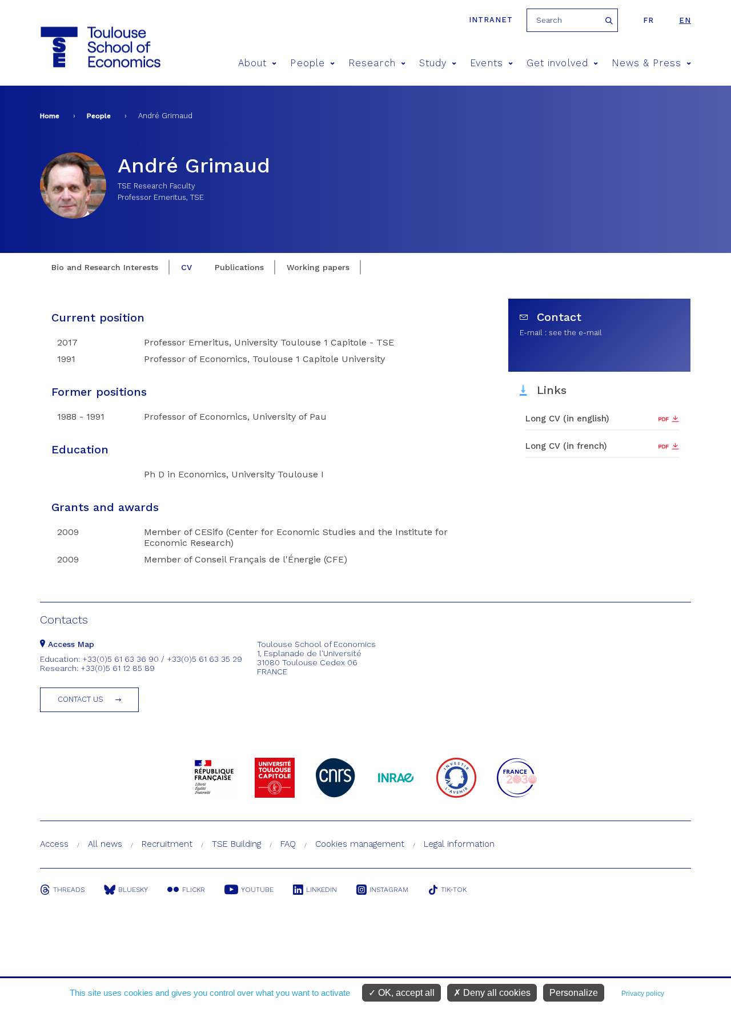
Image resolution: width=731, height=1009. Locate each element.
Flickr (193, 890)
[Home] (79, 47)
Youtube (257, 890)
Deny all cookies (496, 993)
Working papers (318, 267)
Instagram (388, 890)
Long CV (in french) (566, 446)
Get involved (557, 63)
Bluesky (133, 890)
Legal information (459, 844)
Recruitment (167, 844)
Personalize (573, 993)
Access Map (69, 644)
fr (648, 20)
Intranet (491, 19)
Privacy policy (642, 994)
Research (372, 63)
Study (433, 63)
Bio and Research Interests (104, 267)
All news (105, 844)
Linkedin (321, 890)
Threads (69, 890)
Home (49, 116)
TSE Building (236, 844)
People (307, 63)
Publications (239, 267)
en (685, 20)
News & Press (646, 63)
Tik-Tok (454, 890)
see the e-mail (575, 332)
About (252, 63)
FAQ (288, 844)
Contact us (80, 699)
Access (54, 844)
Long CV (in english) (567, 418)
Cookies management (359, 844)
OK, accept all (405, 993)
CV (186, 267)
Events (486, 63)
